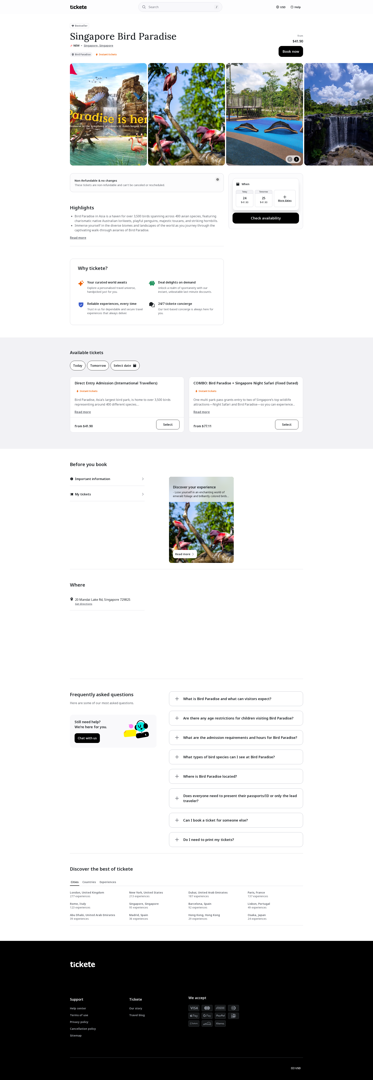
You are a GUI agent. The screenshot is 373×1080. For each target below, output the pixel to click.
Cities (74, 882)
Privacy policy (79, 1022)
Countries (89, 882)
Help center (78, 1008)
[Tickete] (78, 7)
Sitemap (76, 1035)
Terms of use (79, 1015)
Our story (135, 1008)
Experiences (108, 882)
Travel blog (137, 1015)
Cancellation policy (83, 1029)
